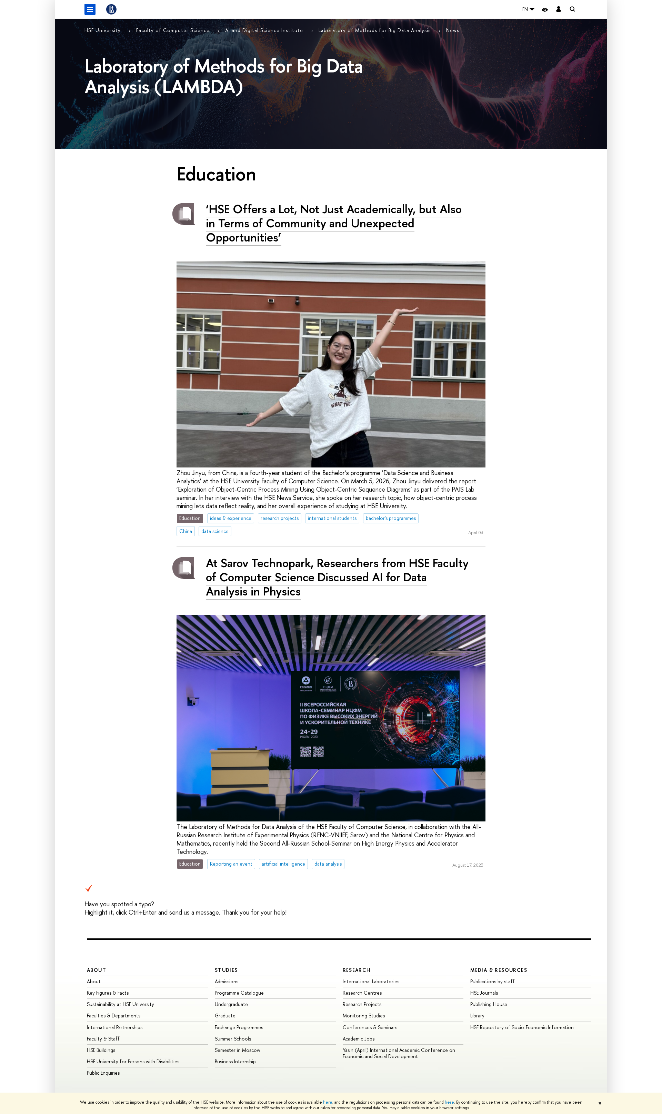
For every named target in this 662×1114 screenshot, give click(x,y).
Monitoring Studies (364, 1015)
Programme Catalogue (239, 992)
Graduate (225, 1015)
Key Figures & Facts (108, 992)
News (452, 30)
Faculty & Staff (103, 1038)
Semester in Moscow (237, 1050)
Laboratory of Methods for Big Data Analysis (375, 30)
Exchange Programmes (239, 1027)
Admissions (226, 981)
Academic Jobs (358, 1038)
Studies (226, 970)
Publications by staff (492, 981)
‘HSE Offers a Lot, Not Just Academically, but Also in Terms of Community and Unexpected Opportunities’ (334, 223)
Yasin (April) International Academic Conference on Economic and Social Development (399, 1053)
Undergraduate (231, 1004)
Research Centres (362, 992)
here (327, 1102)
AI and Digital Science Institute (265, 30)
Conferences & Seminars (370, 1027)
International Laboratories (371, 981)
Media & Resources (498, 970)
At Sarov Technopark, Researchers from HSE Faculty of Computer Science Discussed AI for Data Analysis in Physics (337, 577)
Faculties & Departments (113, 1015)
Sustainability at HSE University (120, 1004)
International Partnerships (114, 1027)
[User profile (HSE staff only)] (558, 9)
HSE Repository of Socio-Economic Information (522, 1027)
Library (477, 1015)
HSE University (103, 30)
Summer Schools (233, 1038)
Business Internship (235, 1061)
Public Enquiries (103, 1072)
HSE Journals (484, 992)
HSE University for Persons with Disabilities (133, 1061)
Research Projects (362, 1004)
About (96, 970)
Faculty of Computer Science (173, 30)
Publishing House (488, 1004)
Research (357, 970)
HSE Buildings (101, 1050)
